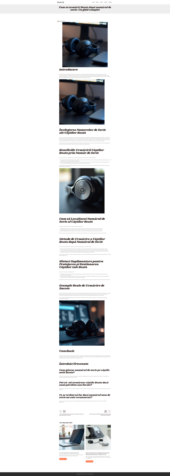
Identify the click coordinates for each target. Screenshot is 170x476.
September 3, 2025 (65, 426)
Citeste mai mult (89, 461)
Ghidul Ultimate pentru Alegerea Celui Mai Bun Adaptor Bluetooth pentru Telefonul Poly (97, 453)
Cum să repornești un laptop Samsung (69, 453)
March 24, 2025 (90, 426)
